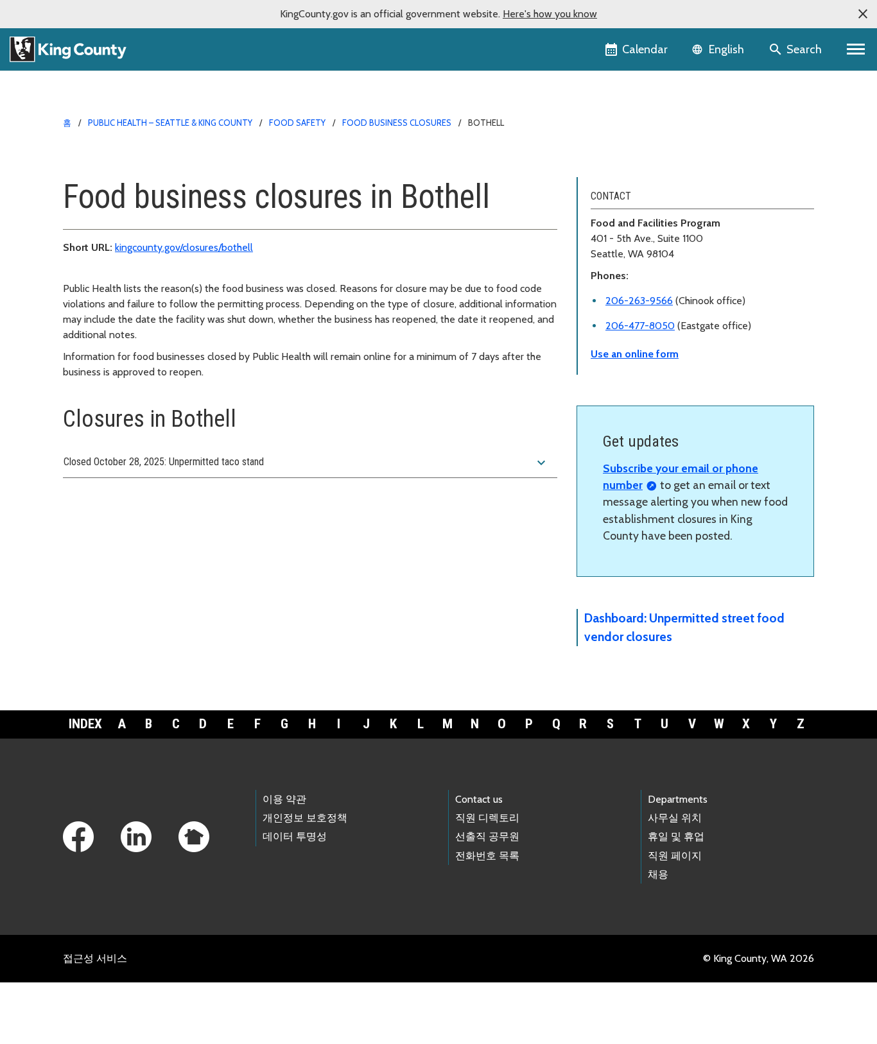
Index (85, 724)
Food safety (297, 122)
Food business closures (396, 122)
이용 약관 (284, 799)
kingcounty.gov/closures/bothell (184, 247)
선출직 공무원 (487, 836)
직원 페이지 (675, 856)
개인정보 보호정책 (305, 818)
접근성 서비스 (95, 958)
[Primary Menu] (856, 49)
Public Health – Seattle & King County (170, 122)
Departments (678, 799)
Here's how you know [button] (550, 14)
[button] (863, 14)
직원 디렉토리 (487, 818)
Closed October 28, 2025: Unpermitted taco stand (306, 462)
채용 (658, 874)
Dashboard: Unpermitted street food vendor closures (684, 627)
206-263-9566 (639, 301)
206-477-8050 (640, 326)
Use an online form (635, 354)
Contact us (479, 799)
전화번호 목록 (487, 856)
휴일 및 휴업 (676, 836)
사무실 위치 (675, 818)
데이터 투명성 (295, 836)
